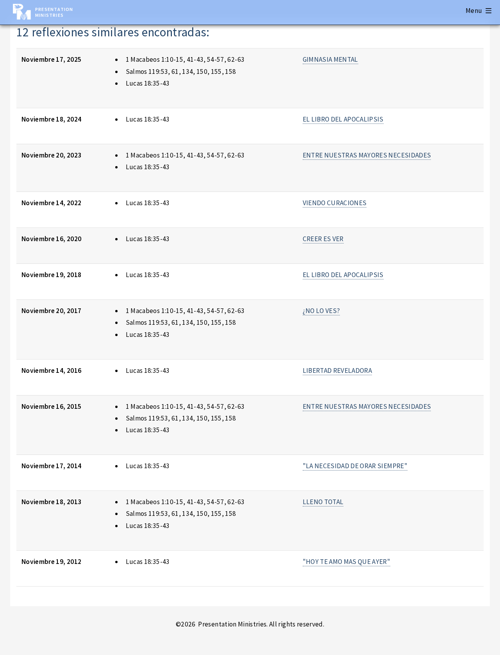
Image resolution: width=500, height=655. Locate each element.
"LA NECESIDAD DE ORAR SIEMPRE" (355, 466)
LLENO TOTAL (323, 502)
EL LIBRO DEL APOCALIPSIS (343, 119)
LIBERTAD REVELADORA (337, 370)
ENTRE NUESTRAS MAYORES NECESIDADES (367, 155)
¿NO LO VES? (321, 310)
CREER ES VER (323, 238)
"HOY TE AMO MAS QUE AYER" (347, 561)
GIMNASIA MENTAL (330, 59)
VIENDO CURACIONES (335, 203)
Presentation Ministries (54, 12)
